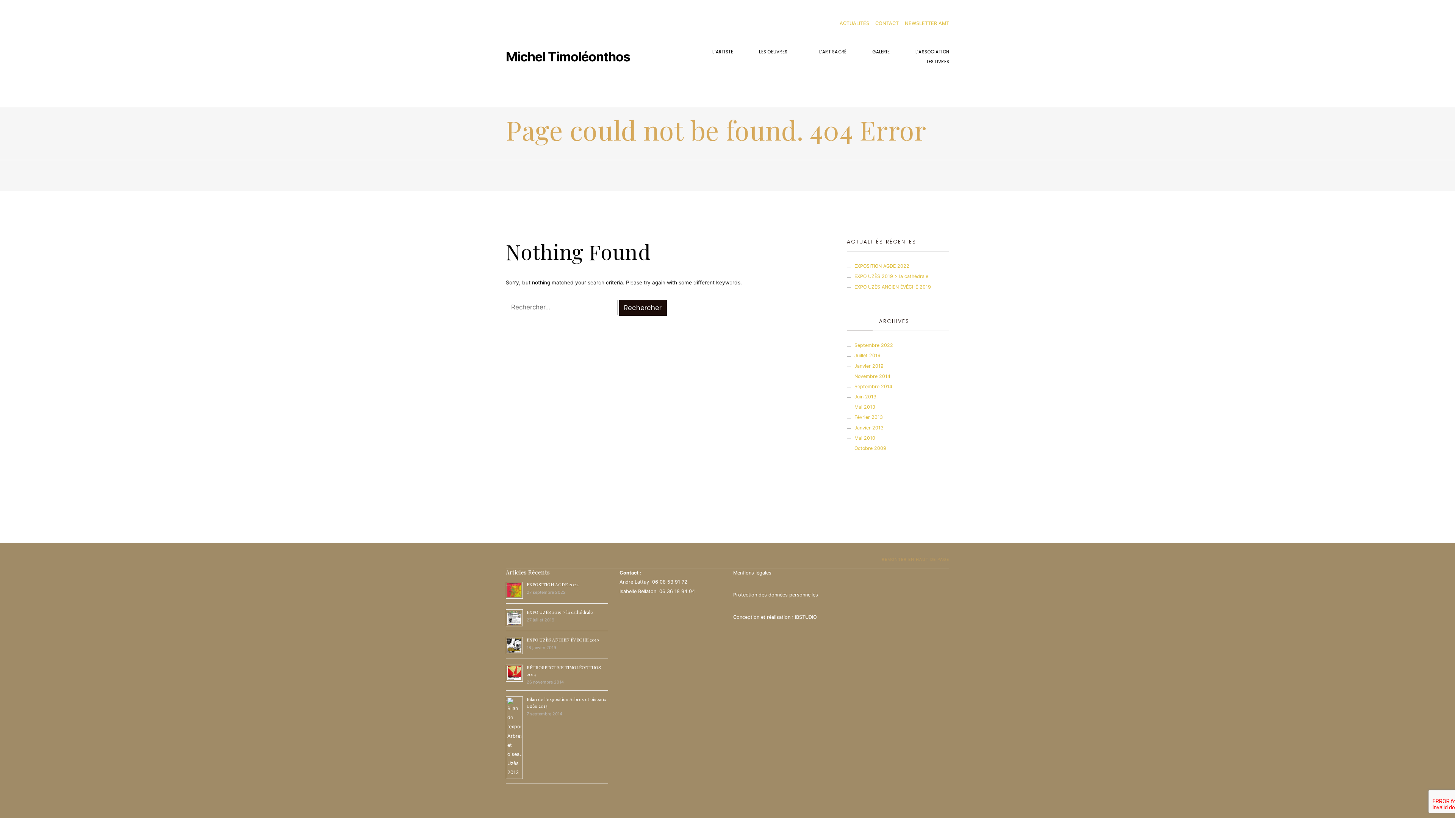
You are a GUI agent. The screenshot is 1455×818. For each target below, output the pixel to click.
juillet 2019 (867, 355)
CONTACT (887, 23)
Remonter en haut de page (914, 559)
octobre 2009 (870, 448)
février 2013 (868, 417)
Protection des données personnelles (775, 595)
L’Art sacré (833, 52)
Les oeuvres (773, 52)
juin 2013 (865, 397)
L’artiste (722, 52)
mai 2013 (864, 407)
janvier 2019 (869, 366)
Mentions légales (752, 573)
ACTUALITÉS (854, 23)
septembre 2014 (873, 386)
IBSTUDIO (806, 617)
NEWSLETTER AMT (927, 23)
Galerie (881, 52)
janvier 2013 (869, 428)
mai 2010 (864, 438)
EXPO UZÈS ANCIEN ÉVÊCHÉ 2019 (892, 287)
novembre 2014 (872, 376)
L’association (932, 52)
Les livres (938, 62)
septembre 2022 (873, 345)
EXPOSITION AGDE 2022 (881, 266)
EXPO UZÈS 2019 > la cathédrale (891, 276)
